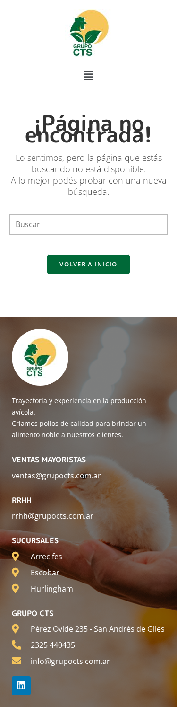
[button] (88, 75)
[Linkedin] (21, 685)
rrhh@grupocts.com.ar (52, 516)
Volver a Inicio (88, 264)
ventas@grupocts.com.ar (56, 475)
